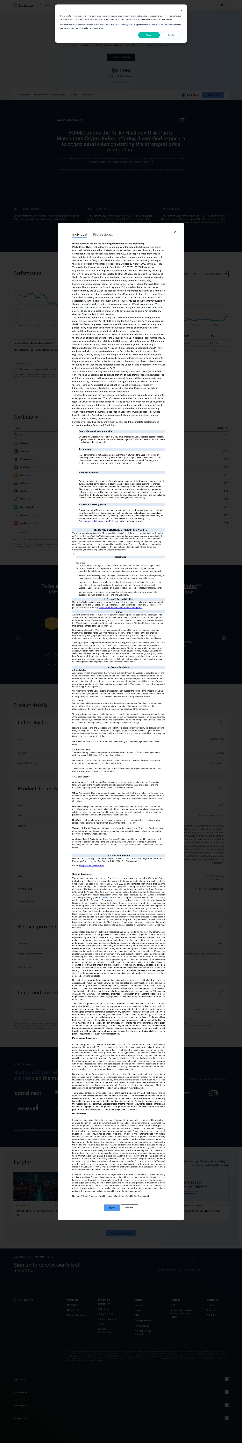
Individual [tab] (79, 234)
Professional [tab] (103, 234)
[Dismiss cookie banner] (181, 10)
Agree (112, 1207)
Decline (171, 35)
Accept (149, 35)
